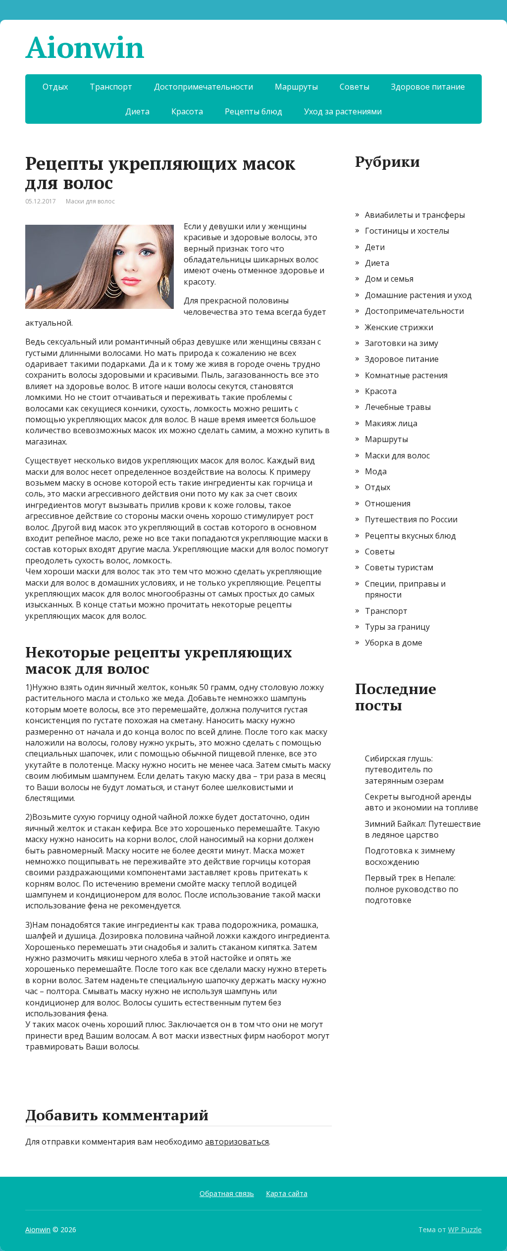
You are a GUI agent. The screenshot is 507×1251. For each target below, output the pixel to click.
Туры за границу (397, 626)
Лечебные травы (398, 406)
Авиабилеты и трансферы (415, 214)
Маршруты (296, 86)
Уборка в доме (393, 642)
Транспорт (111, 86)
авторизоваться (237, 1141)
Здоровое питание (428, 86)
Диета (137, 111)
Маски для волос (90, 201)
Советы (354, 86)
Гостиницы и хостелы (407, 230)
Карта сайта (286, 1193)
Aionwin (84, 47)
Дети (375, 247)
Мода (376, 471)
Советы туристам (399, 567)
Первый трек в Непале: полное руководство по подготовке (411, 888)
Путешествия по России (411, 519)
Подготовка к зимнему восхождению (410, 856)
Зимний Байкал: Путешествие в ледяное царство (423, 829)
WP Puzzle (465, 1229)
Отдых (55, 86)
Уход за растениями (343, 111)
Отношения (387, 503)
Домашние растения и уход (418, 295)
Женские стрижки (399, 327)
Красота (187, 111)
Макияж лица (391, 423)
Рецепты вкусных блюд (410, 535)
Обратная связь (227, 1193)
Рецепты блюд (253, 111)
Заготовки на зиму (401, 343)
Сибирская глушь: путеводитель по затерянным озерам (404, 769)
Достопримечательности (203, 86)
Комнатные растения (406, 375)
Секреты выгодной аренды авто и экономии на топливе (421, 802)
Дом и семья (389, 278)
